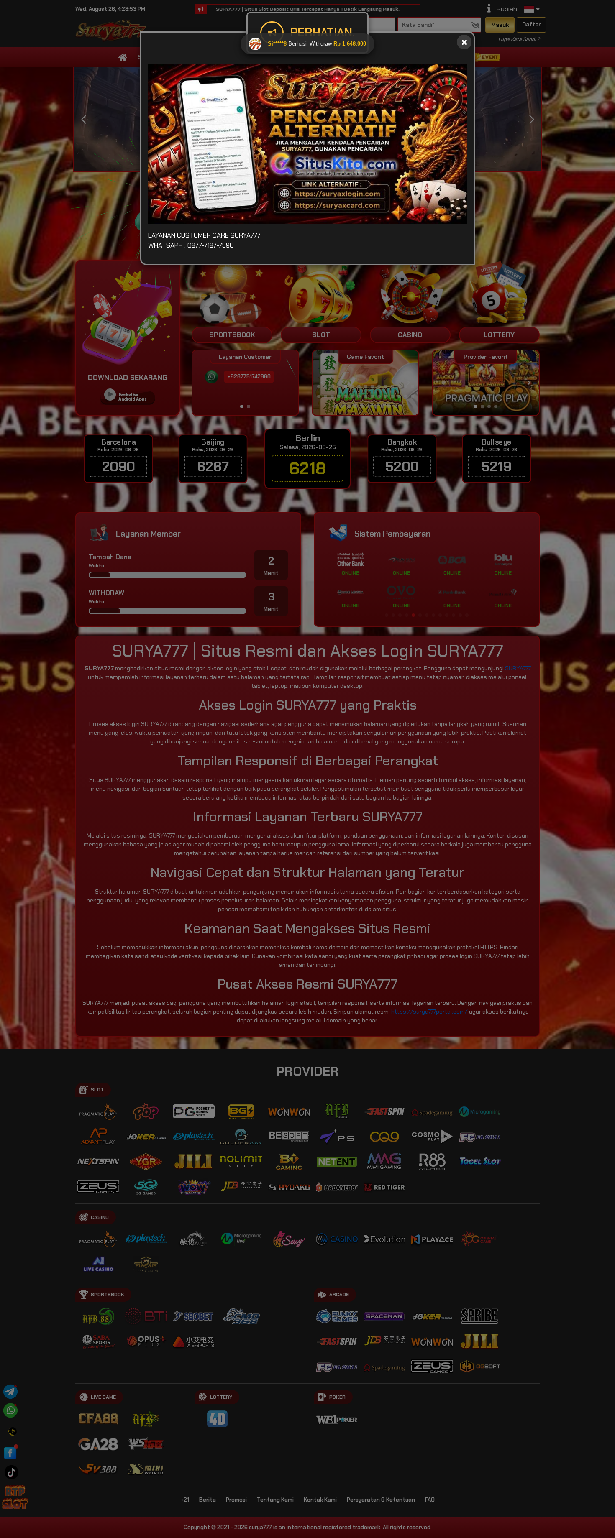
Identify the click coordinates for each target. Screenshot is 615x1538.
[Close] (464, 42)
